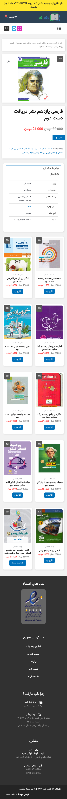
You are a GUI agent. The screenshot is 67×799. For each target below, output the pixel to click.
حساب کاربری (33, 654)
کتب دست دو (52, 43)
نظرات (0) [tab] (54, 174)
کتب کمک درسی (38, 43)
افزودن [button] (49, 291)
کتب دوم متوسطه (23, 43)
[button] (9, 61)
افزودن (59, 137)
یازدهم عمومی (28, 152)
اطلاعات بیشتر (17, 563)
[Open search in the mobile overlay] (6, 28)
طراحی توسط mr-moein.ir (17, 794)
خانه (61, 43)
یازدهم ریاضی (39, 152)
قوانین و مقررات (34, 646)
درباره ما (33, 661)
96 (29, 206)
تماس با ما (33, 669)
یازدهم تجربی (51, 152)
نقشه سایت (33, 676)
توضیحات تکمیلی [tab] (51, 168)
